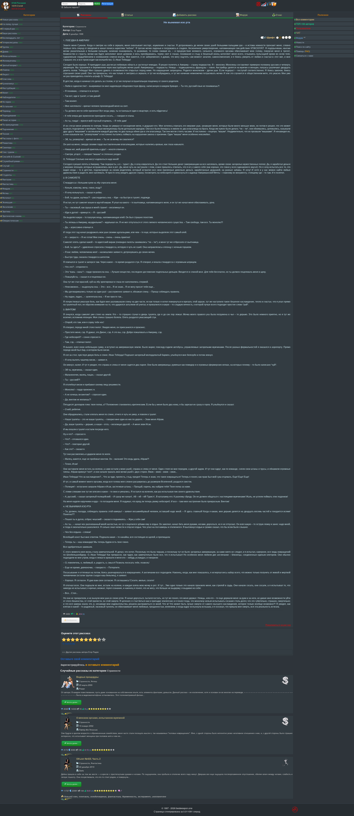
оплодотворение (98, 796)
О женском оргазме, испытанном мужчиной (100, 717)
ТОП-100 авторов (305, 23)
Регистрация (107, 4)
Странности (7, 170)
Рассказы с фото (10, 138)
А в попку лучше (10, 24)
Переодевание (9, 115)
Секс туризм (8, 152)
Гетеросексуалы (10, 42)
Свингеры (6, 147)
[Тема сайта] (263, 38)
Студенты (7, 174)
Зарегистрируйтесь (73, 665)
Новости (300, 42)
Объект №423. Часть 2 (88, 758)
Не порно (6, 101)
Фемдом (6, 188)
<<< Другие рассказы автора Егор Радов (80, 651)
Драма (5, 51)
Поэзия (5, 133)
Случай (5, 165)
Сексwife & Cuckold (11, 156)
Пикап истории (9, 120)
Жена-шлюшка (9, 56)
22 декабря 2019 (86, 766)
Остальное (7, 106)
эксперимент (144, 796)
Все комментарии (305, 19)
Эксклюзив (7, 206)
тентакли (84, 796)
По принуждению (10, 124)
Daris (81, 770)
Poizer (82, 688)
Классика (6, 78)
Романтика (7, 142)
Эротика (6, 211)
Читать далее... (72, 702)
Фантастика (7, 184)
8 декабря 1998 (76, 33)
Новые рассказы (10, 19)
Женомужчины (9, 60)
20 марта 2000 (85, 684)
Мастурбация (8, 88)
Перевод (6, 110)
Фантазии (6, 179)
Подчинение (8, 129)
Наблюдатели (8, 97)
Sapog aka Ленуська (88, 729)
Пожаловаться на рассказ (278, 624)
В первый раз (8, 28)
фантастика (114, 796)
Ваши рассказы (9, 33)
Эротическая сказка (11, 215)
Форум (299, 37)
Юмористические (10, 220)
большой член (70, 796)
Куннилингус (8, 83)
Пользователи (303, 28)
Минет (5, 92)
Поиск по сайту (303, 46)
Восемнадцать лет (11, 37)
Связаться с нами (304, 55)
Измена (5, 69)
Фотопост (6, 197)
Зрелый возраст (10, 65)
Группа (5, 46)
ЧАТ (298, 32)
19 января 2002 (86, 725)
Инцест (5, 74)
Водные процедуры (87, 676)
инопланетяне (159, 796)
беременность (129, 796)
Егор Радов (76, 30)
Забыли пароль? (71, 7)
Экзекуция (7, 202)
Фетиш (5, 193)
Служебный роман (11, 161)
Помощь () (303, 51)
